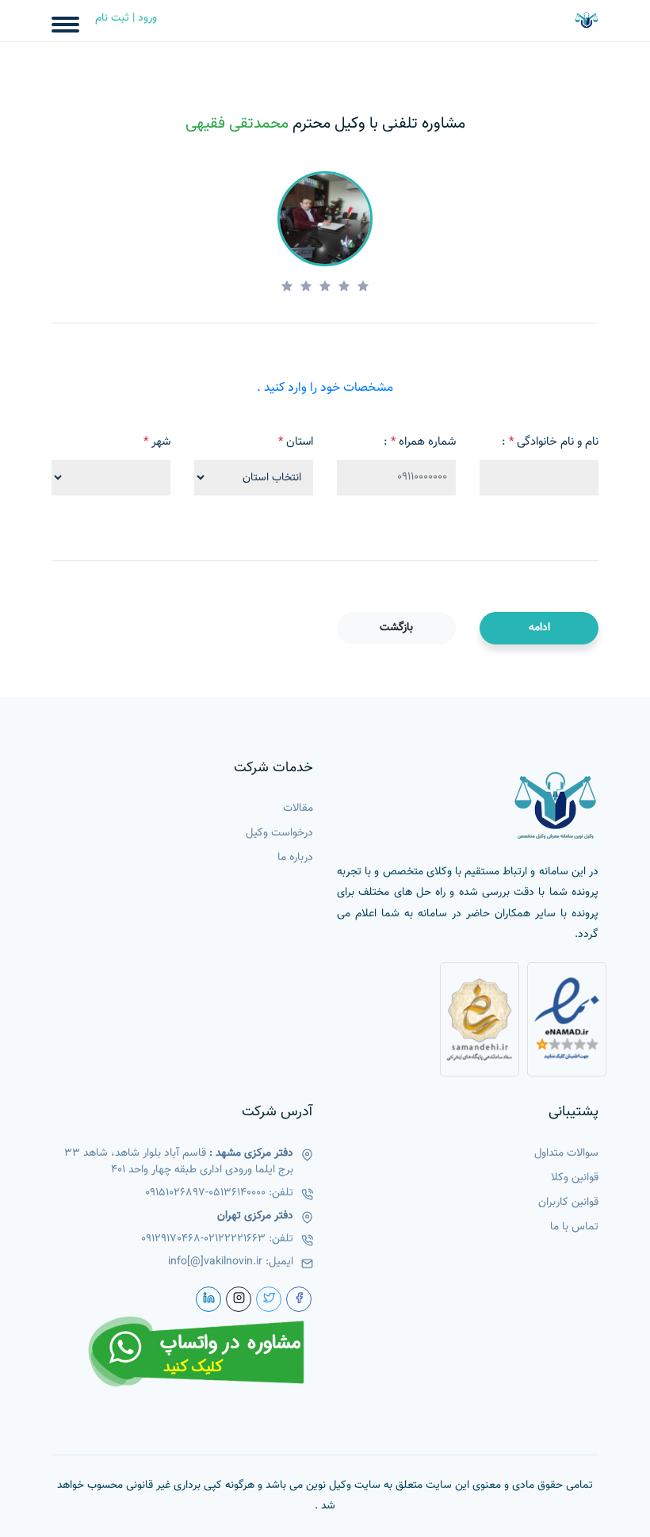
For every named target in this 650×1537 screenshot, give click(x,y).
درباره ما (295, 858)
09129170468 (171, 1239)
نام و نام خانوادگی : (550, 442)
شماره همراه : (420, 442)
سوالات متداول (566, 1153)
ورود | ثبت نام (126, 18)
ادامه (539, 628)
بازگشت (396, 628)
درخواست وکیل (279, 833)
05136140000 (237, 1193)
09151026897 (175, 1193)
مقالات (298, 809)
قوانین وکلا (574, 1178)
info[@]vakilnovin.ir (215, 1262)
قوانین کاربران (568, 1203)
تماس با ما (574, 1227)
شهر (156, 442)
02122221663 (235, 1239)
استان (295, 442)
